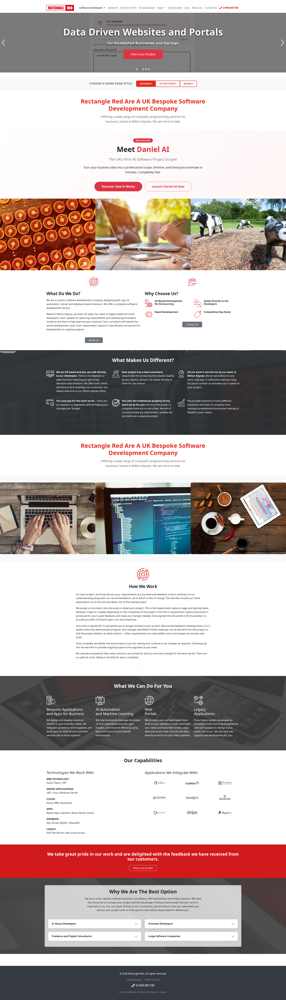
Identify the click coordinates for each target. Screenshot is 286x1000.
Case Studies (175, 7)
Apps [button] (161, 7)
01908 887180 (230, 7)
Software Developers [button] (91, 7)
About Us (197, 7)
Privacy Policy (134, 979)
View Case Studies (143, 868)
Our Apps (143, 54)
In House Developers (64, 923)
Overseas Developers (160, 923)
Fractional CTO (128, 7)
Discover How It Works (118, 186)
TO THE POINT (167, 83)
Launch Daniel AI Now (168, 186)
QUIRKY (188, 83)
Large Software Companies (164, 936)
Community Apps (143, 666)
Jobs (187, 7)
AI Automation (147, 7)
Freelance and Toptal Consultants (72, 936)
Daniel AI (113, 7)
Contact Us (211, 7)
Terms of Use (152, 979)
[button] (137, 69)
